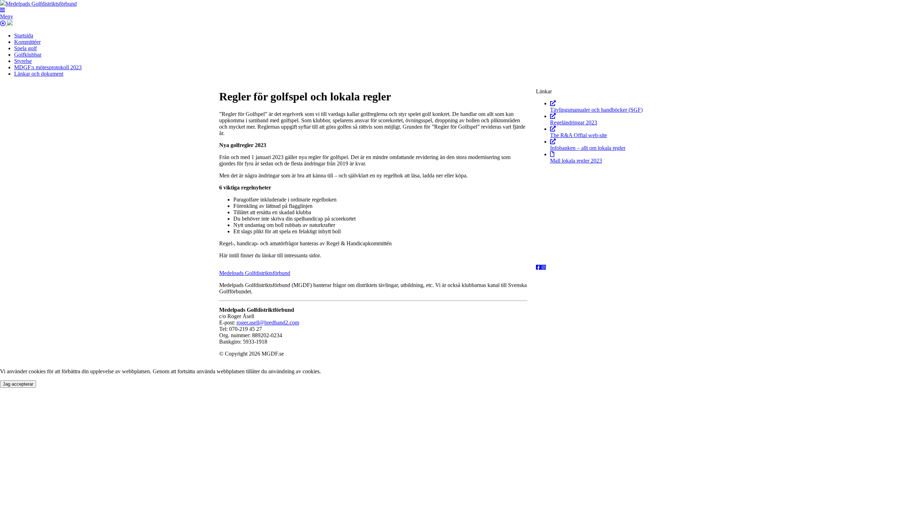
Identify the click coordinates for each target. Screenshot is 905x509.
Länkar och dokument (38, 74)
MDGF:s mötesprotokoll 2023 (48, 67)
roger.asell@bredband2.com (268, 323)
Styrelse (23, 61)
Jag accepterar (18, 384)
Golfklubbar (27, 55)
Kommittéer (27, 42)
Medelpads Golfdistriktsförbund (254, 273)
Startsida (23, 36)
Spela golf (25, 48)
